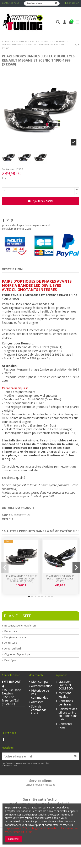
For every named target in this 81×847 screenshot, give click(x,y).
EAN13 (6, 515)
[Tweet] (7, 220)
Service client (40, 780)
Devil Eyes (10, 660)
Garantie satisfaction (40, 799)
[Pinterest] (12, 220)
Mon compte (40, 681)
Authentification (41, 686)
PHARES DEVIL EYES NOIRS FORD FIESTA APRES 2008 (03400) (60, 579)
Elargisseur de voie (15, 637)
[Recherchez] (56, 3)
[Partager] (3, 220)
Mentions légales (65, 694)
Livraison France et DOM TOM (66, 685)
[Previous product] (76, 44)
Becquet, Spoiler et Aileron (20, 625)
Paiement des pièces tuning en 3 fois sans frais (68, 714)
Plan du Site (17, 616)
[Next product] (78, 44)
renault (46, 225)
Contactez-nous (10, 2)
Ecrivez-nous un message (40, 784)
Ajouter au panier (43, 201)
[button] (29, 596)
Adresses (37, 702)
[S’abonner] (75, 756)
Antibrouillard (12, 648)
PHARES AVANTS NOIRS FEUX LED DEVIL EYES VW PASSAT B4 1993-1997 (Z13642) (21, 579)
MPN (5, 519)
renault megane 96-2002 (16, 228)
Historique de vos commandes (40, 694)
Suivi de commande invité (39, 710)
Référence (8, 169)
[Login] (64, 22)
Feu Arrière (10, 631)
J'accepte (13, 839)
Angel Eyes (10, 643)
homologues (33, 225)
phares (6, 225)
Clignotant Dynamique (17, 654)
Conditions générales (66, 702)
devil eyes (18, 225)
